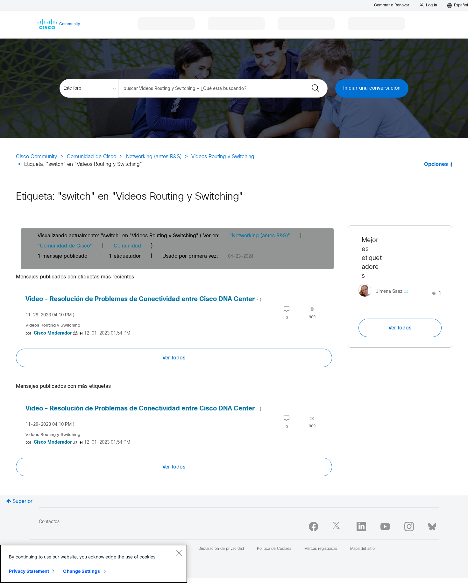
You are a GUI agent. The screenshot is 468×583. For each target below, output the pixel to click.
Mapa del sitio (362, 549)
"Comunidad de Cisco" (65, 246)
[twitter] (337, 526)
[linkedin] (361, 526)
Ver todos (173, 357)
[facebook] (313, 526)
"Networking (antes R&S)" (260, 235)
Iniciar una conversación (372, 88)
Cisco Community (36, 156)
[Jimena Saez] (386, 298)
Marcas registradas (320, 549)
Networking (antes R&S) (153, 156)
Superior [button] (22, 501)
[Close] (179, 553)
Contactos (49, 522)
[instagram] (409, 526)
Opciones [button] (436, 164)
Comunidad (127, 246)
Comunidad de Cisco (91, 156)
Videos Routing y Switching (222, 156)
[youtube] (385, 526)
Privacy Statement (29, 571)
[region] (93, 564)
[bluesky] (432, 525)
